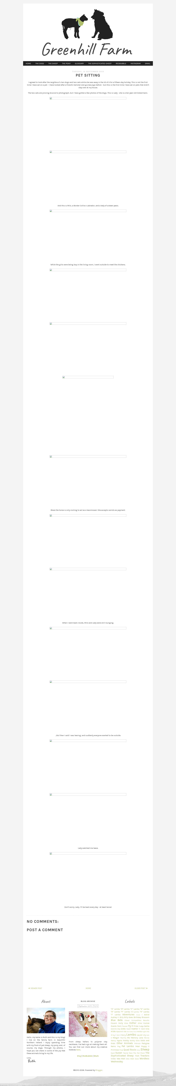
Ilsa (134, 1031)
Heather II (135, 1029)
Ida (125, 1031)
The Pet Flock (139, 1053)
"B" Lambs (125, 1009)
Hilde (113, 1031)
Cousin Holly (117, 1023)
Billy (121, 1017)
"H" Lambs (144, 1012)
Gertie (146, 1026)
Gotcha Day (115, 1029)
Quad (126, 1049)
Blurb (96, 1056)
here (78, 1050)
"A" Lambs (115, 1009)
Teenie (125, 1053)
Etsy (79, 1056)
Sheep (145, 1049)
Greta (123, 1029)
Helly (147, 1029)
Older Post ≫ (141, 988)
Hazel (128, 1029)
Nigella (119, 1041)
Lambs (131, 1034)
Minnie (146, 1038)
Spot (113, 1053)
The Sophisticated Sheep (130, 1054)
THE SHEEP (53, 63)
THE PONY (66, 63)
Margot (116, 1038)
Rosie (133, 1049)
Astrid (146, 1014)
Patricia (137, 1043)
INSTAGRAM (136, 63)
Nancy (113, 1041)
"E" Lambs (115, 1012)
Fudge (141, 1026)
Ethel (140, 1023)
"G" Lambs (135, 1012)
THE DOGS (39, 63)
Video (113, 1059)
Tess (131, 1053)
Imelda (139, 1031)
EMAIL (147, 63)
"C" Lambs (134, 1009)
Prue (121, 1050)
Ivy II (114, 1035)
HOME (28, 63)
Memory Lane (137, 1038)
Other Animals (125, 1043)
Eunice (146, 1023)
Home (88, 988)
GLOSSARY (79, 63)
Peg (118, 1046)
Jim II (119, 1035)
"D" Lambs (144, 1009)
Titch (137, 1056)
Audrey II (115, 1017)
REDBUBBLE (121, 63)
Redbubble (87, 1056)
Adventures (128, 1014)
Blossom (145, 1017)
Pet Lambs (128, 1046)
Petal (137, 1046)
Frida (136, 1026)
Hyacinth (119, 1031)
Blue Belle (117, 1020)
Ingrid (144, 1031)
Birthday (137, 1017)
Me (128, 1038)
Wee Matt (121, 1059)
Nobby (126, 1040)
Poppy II (145, 1046)
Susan (118, 1052)
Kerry (123, 1035)
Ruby (138, 1050)
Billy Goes (128, 1017)
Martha (123, 1038)
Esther (132, 1023)
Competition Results (140, 1020)
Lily (144, 1035)
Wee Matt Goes (132, 1059)
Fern (119, 1026)
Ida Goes (130, 1031)
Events (114, 1026)
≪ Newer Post (35, 988)
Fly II (130, 1026)
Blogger (98, 1070)
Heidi (143, 1029)
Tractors (144, 1055)
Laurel (139, 1035)
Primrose (115, 1050)
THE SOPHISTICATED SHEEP (99, 63)
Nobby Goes (135, 1041)
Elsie (126, 1023)
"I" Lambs (116, 1014)
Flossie (124, 1026)
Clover (127, 1020)
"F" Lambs (125, 1012)
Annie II (139, 1015)
